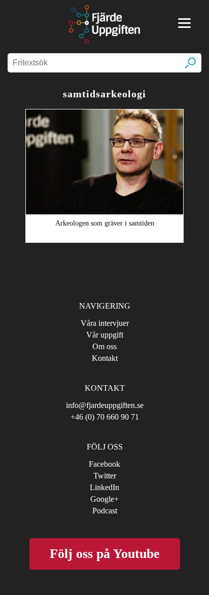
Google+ (104, 499)
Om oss (104, 346)
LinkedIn (104, 487)
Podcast (104, 510)
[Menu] (184, 23)
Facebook (104, 464)
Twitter (104, 475)
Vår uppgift (104, 334)
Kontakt (105, 358)
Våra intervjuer (105, 323)
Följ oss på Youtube (105, 553)
